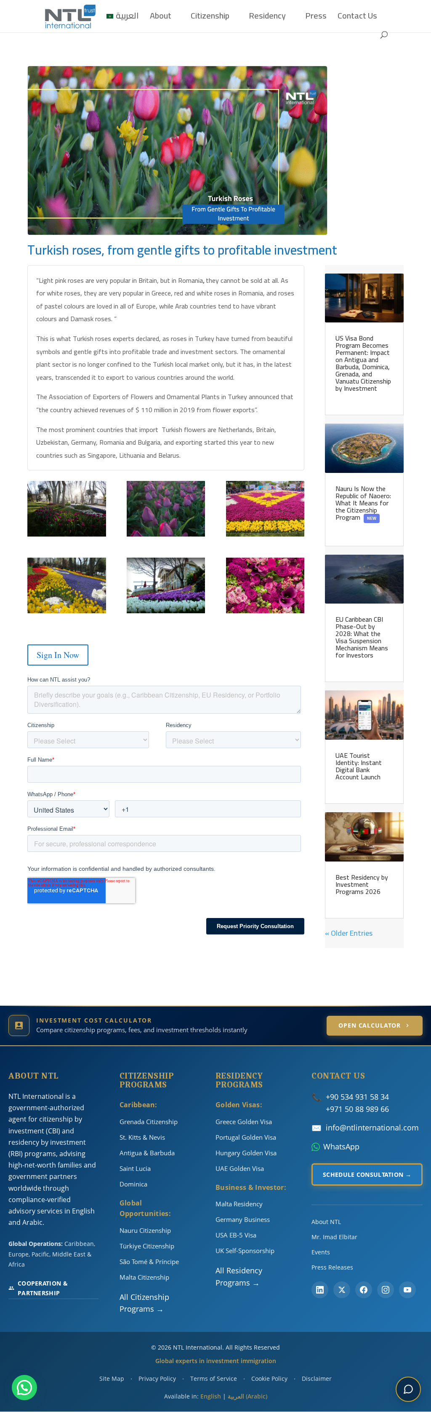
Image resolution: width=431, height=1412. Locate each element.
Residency (267, 18)
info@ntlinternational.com (372, 1127)
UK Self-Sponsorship (245, 1250)
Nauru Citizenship (145, 1230)
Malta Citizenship (144, 1277)
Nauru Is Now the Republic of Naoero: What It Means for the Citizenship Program (363, 502)
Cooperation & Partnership (43, 1288)
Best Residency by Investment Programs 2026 (361, 884)
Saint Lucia (135, 1168)
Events (320, 1252)
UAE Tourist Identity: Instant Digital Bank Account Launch (358, 766)
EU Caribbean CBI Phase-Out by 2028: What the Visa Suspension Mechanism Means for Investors (361, 637)
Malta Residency (239, 1204)
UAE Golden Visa (240, 1168)
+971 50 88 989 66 (357, 1109)
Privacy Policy (157, 1378)
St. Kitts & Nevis (142, 1137)
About (160, 18)
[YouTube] (407, 1289)
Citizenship (210, 18)
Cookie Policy (269, 1378)
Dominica (133, 1184)
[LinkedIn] (319, 1289)
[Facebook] (363, 1289)
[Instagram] (385, 1289)
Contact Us (357, 18)
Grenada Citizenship (149, 1121)
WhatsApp (341, 1146)
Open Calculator (369, 1025)
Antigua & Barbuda (147, 1153)
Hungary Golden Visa (246, 1153)
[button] (24, 1387)
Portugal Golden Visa (246, 1137)
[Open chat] (408, 1389)
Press (316, 18)
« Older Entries (348, 933)
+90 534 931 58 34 (357, 1097)
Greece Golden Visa (244, 1121)
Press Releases (332, 1267)
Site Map (111, 1378)
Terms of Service (213, 1378)
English (210, 1396)
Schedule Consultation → (367, 1174)
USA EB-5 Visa (236, 1235)
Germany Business (243, 1219)
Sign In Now (58, 654)
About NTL (326, 1222)
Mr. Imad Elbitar (334, 1237)
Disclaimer (317, 1378)
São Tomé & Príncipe (149, 1261)
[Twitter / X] (341, 1289)
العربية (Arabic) (247, 1396)
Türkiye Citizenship (147, 1246)
